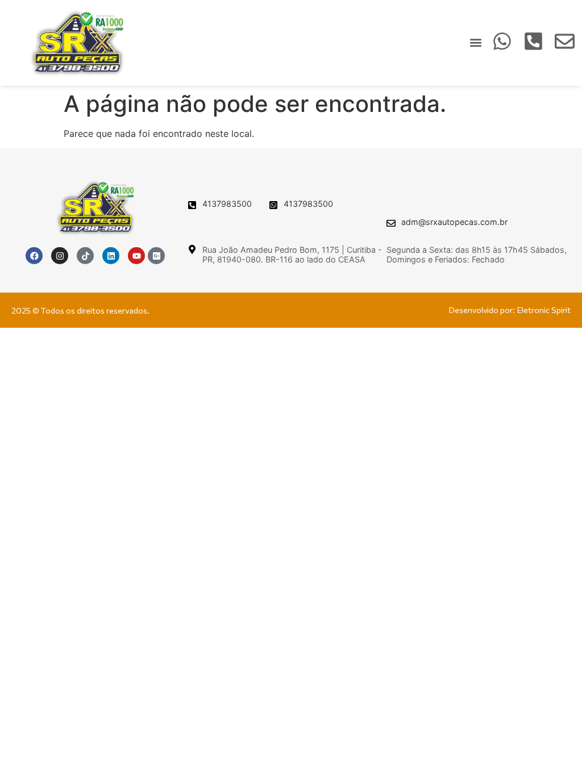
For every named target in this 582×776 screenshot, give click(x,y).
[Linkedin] (110, 255)
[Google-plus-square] (156, 255)
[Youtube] (136, 255)
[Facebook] (34, 255)
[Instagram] (59, 255)
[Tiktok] (85, 255)
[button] (475, 43)
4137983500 (227, 203)
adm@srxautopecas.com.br (454, 222)
